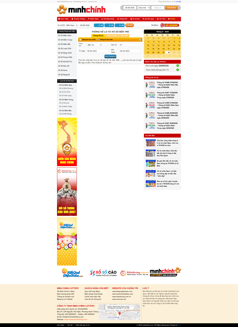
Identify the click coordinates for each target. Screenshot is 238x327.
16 (179, 45)
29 (158, 38)
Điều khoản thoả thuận (94, 294)
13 (163, 45)
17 (148, 49)
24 (148, 52)
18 (153, 49)
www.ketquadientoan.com (122, 291)
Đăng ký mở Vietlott (64, 299)
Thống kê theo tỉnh (106, 39)
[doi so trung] (67, 191)
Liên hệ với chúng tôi (93, 299)
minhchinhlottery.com (64, 1)
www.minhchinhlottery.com (122, 294)
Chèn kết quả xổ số (82, 325)
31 (169, 38)
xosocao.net (92, 1)
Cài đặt (130, 25)
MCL (179, 325)
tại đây (178, 1)
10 (148, 45)
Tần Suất (124, 36)
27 (148, 38)
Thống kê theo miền (88, 39)
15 (174, 45)
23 (179, 49)
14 (169, 45)
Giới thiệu (60, 325)
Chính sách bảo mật (93, 297)
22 (174, 49)
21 (169, 49)
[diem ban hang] (67, 142)
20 (163, 49)
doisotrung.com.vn (80, 1)
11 (153, 45)
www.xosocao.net (119, 299)
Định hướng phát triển (65, 294)
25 (153, 52)
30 (163, 38)
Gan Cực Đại (112, 36)
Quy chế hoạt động (92, 291)
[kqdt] (67, 241)
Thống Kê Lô (98, 36)
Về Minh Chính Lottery (66, 291)
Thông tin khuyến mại (65, 297)
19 (158, 49)
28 (153, 38)
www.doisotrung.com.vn (121, 297)
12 (158, 45)
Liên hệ (69, 325)
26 (158, 52)
